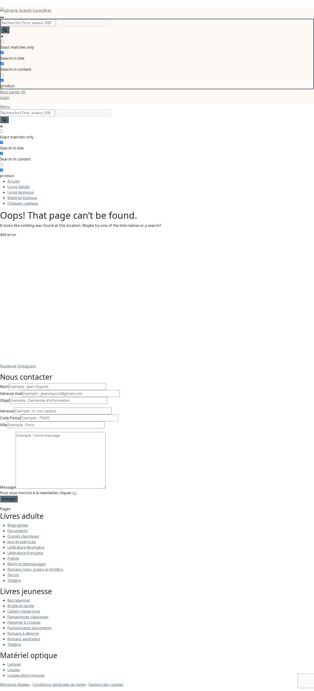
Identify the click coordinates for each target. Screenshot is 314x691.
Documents (17, 530)
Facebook (8, 366)
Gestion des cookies (105, 684)
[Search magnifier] (5, 29)
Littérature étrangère (25, 547)
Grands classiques (23, 536)
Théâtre (14, 580)
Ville (3, 424)
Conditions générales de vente (59, 684)
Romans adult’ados (23, 638)
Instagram (27, 366)
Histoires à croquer (24, 622)
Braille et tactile (20, 605)
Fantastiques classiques (28, 616)
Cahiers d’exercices (23, 611)
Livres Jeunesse (20, 192)
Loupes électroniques (26, 675)
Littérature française (25, 552)
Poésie (13, 558)
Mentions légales (15, 684)
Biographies (17, 525)
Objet (5, 400)
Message (8, 487)
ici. (74, 492)
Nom (4, 386)
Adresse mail (11, 393)
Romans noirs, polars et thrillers (35, 569)
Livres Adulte (18, 186)
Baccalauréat (18, 600)
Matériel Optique (22, 197)
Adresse (7, 411)
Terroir (13, 574)
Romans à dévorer (23, 633)
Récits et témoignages (26, 563)
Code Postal (10, 417)
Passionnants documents (29, 627)
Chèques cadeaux (22, 203)
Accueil (13, 181)
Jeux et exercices (21, 541)
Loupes (13, 669)
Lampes (14, 664)
